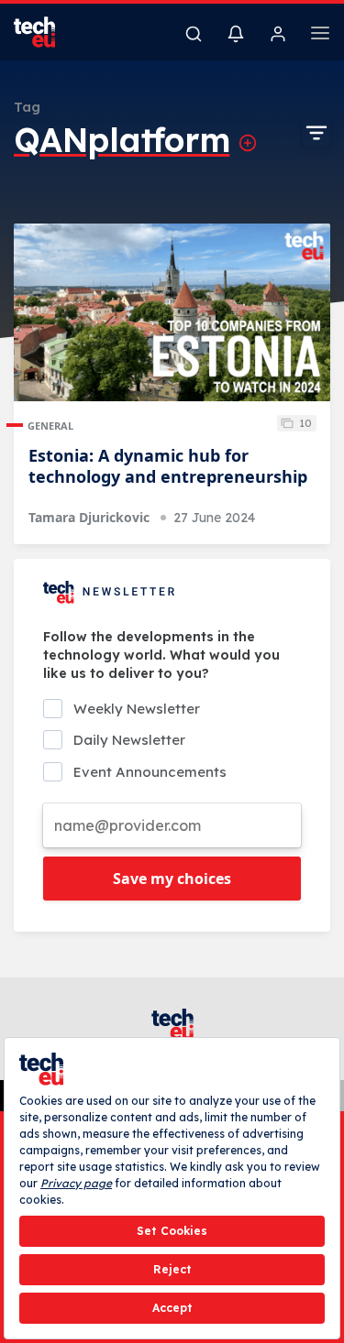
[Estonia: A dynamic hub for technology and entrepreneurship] (172, 312)
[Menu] (320, 36)
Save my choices (172, 878)
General (50, 425)
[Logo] (46, 32)
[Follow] (248, 143)
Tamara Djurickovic (89, 517)
